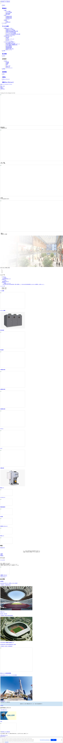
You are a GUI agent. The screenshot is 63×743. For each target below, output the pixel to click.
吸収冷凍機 (8, 14)
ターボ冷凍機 (8, 11)
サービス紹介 (5, 26)
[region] (31, 740)
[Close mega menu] (2, 6)
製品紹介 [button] (3, 5)
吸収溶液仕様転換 (9, 46)
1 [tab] (2, 270)
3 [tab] (2, 271)
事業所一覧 (8, 66)
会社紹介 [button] (3, 55)
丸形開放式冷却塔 (9, 16)
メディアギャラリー (9, 67)
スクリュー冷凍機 (9, 12)
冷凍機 (5, 10)
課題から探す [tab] (4, 288)
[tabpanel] (31, 388)
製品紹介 (4, 8)
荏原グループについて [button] (6, 79)
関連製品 (5, 20)
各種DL (4, 77)
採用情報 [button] (3, 68)
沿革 (6, 64)
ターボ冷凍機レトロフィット (10, 42)
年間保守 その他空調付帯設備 (11, 32)
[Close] (62, 740)
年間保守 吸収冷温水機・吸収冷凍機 (12, 31)
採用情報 (4, 71)
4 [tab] (2, 272)
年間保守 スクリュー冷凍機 (10, 30)
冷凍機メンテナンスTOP (8, 28)
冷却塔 (5, 15)
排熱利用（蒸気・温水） (10, 48)
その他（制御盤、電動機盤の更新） (12, 44)
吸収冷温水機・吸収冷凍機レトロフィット (13, 43)
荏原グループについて (8, 82)
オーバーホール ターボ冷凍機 (11, 33)
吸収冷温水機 (8, 13)
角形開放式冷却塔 (9, 17)
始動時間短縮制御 (9, 47)
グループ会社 (8, 65)
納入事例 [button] (3, 50)
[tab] (32, 269)
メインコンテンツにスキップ (5, 0)
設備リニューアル (9, 49)
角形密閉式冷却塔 (9, 18)
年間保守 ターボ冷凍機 (9, 29)
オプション (8, 19)
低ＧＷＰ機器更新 (9, 45)
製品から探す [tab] (4, 287)
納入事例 (4, 53)
